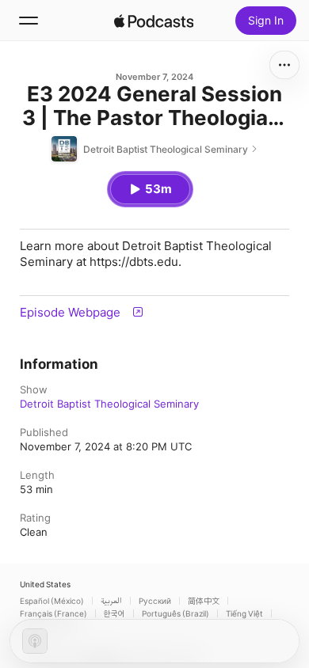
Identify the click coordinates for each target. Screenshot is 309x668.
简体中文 (203, 601)
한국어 (114, 613)
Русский (155, 601)
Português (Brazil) (175, 613)
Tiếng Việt (244, 613)
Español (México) (52, 601)
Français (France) (53, 613)
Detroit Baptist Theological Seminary (109, 403)
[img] (153, 20)
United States (45, 584)
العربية (111, 601)
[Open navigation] (28, 20)
